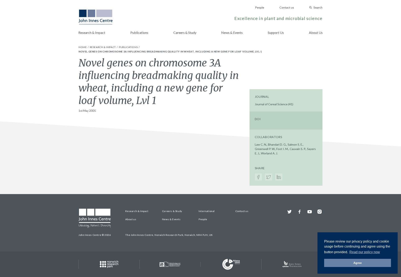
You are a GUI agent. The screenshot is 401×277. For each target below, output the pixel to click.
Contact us (286, 7)
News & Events (232, 32)
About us (130, 219)
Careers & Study (184, 32)
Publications (139, 32)
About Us (316, 32)
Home (83, 47)
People (259, 7)
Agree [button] (357, 262)
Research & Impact (91, 32)
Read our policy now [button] (364, 252)
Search (317, 7)
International (207, 211)
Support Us (276, 32)
